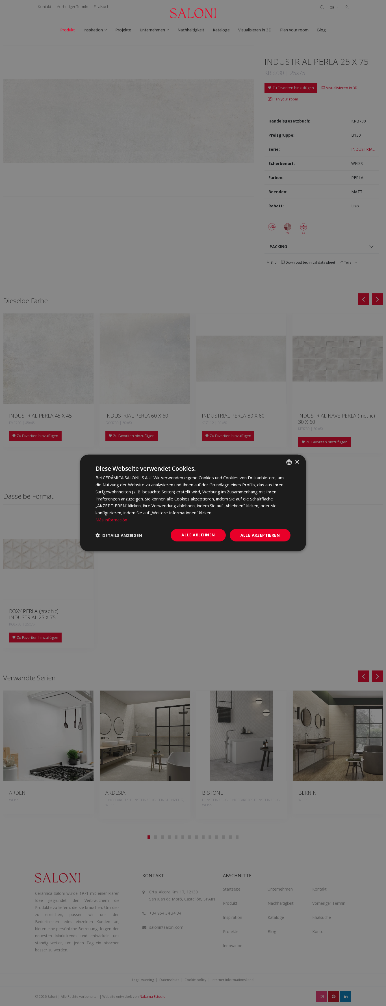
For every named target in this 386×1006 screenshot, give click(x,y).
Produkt (67, 30)
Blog (321, 30)
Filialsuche (103, 6)
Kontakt (44, 6)
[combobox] (289, 462)
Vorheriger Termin (72, 6)
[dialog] (193, 503)
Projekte (123, 30)
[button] (119, 535)
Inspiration (93, 30)
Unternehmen (152, 30)
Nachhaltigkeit (190, 30)
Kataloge (221, 30)
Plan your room (294, 30)
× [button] (297, 462)
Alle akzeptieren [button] (260, 535)
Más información (111, 520)
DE (332, 7)
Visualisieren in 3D (255, 30)
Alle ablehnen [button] (198, 534)
